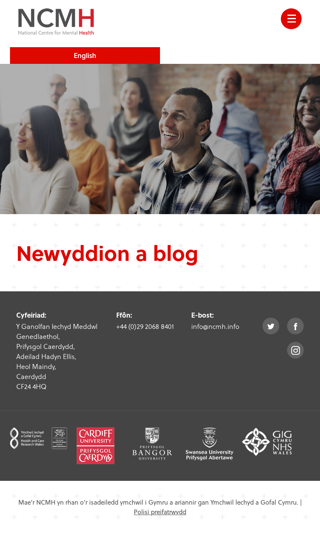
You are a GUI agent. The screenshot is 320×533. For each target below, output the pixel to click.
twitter (270, 326)
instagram (295, 350)
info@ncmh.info (215, 326)
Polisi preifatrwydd (160, 511)
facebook (295, 326)
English (85, 55)
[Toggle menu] (291, 18)
